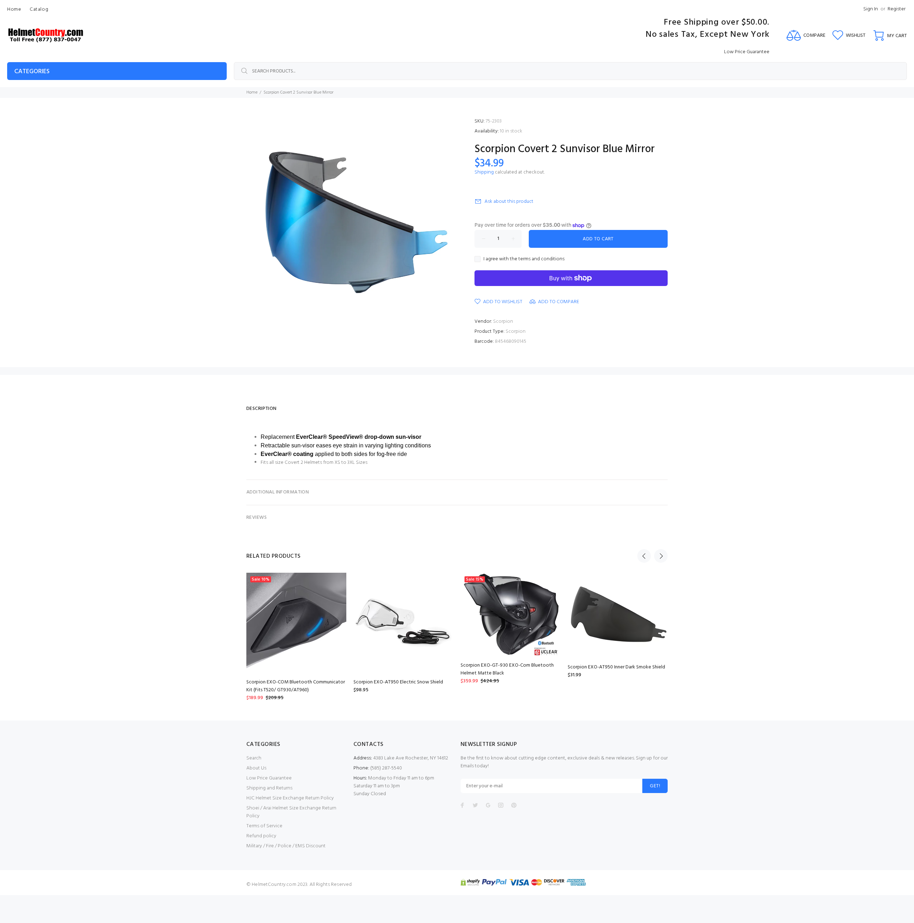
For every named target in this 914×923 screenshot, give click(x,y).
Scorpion (503, 321)
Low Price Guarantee (269, 778)
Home (251, 92)
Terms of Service (264, 826)
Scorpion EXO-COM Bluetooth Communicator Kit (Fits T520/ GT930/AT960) (295, 686)
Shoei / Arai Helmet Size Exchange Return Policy (291, 812)
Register (896, 9)
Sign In (870, 9)
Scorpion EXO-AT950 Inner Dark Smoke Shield (616, 667)
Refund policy (261, 836)
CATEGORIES (32, 71)
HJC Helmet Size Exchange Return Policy (290, 798)
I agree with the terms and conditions (523, 259)
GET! (655, 786)
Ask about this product (508, 201)
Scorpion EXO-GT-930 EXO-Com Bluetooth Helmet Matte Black (507, 669)
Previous (644, 556)
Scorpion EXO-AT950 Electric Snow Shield (398, 682)
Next (661, 556)
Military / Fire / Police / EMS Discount (286, 846)
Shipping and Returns (269, 788)
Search (253, 758)
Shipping (484, 172)
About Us (256, 768)
